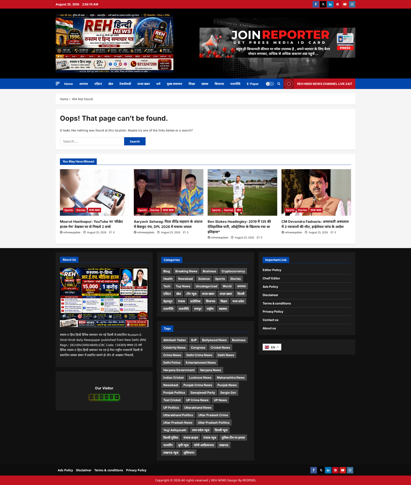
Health (168, 278)
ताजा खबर (143, 84)
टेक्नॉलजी (125, 84)
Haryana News (210, 370)
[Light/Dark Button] (270, 83)
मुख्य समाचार (174, 84)
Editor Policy (272, 270)
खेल (110, 84)
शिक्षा (192, 84)
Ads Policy (270, 286)
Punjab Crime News (197, 385)
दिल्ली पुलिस (170, 437)
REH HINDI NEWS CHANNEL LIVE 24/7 (324, 83)
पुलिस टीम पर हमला (233, 437)
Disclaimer (270, 295)
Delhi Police (171, 362)
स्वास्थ (204, 84)
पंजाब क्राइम (190, 437)
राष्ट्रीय (210, 308)
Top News (183, 286)
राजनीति (235, 84)
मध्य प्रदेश (238, 301)
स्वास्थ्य (223, 308)
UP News (220, 400)
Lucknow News (200, 377)
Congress (198, 347)
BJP (194, 340)
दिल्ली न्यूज (221, 430)
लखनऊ (223, 445)
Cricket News (220, 347)
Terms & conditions (277, 303)
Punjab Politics (174, 392)
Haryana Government (179, 370)
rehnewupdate (71, 232)
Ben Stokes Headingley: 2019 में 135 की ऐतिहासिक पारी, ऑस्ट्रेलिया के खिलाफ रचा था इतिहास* (239, 226)
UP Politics (171, 407)
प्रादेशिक (195, 301)
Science (204, 278)
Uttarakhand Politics (178, 415)
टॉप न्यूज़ (191, 293)
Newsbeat (185, 278)
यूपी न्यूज (183, 445)
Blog (166, 271)
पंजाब (181, 301)
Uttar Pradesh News (177, 422)
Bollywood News (214, 340)
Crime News (172, 355)
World (227, 286)
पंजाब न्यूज (209, 437)
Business (209, 271)
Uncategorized (206, 286)
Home (68, 84)
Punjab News (227, 385)
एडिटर (98, 84)
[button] (58, 83)
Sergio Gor (228, 392)
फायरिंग (168, 445)
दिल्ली (240, 293)
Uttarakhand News (197, 407)
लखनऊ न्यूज (170, 452)
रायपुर (197, 308)
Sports (68, 210)
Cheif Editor (271, 278)
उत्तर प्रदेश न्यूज (200, 430)
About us (269, 328)
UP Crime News (197, 400)
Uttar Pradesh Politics (213, 422)
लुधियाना (189, 452)
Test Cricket (172, 400)
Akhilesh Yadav (174, 340)
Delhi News (226, 355)
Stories (80, 210)
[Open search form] (278, 84)
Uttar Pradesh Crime (213, 415)
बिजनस (219, 84)
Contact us (270, 320)
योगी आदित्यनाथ (204, 445)
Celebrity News (174, 347)
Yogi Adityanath (174, 430)
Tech (166, 286)
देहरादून (168, 301)
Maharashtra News (231, 377)
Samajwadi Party (203, 392)
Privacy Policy (273, 311)
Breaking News (186, 271)
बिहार (223, 301)
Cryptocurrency (233, 271)
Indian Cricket (173, 377)
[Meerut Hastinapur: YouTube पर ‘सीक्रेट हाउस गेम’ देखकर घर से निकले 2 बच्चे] (95, 192)
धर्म (158, 84)
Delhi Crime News (199, 355)
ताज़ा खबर (226, 293)
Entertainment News (201, 362)
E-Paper (253, 84)
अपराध (83, 84)
